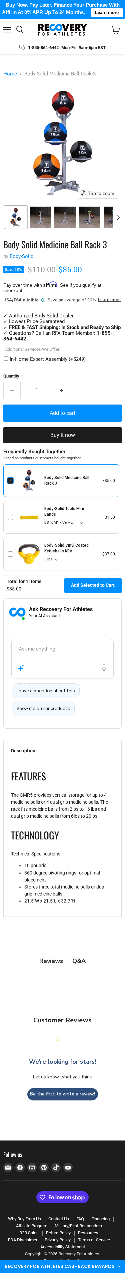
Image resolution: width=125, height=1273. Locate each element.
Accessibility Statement (62, 1246)
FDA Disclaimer (22, 1239)
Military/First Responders (78, 1225)
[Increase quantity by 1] (61, 390)
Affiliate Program (31, 1225)
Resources (88, 1232)
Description (23, 750)
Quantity (11, 375)
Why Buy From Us (24, 1218)
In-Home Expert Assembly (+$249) (48, 359)
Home (10, 74)
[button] (62, 1266)
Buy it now (62, 435)
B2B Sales (29, 1232)
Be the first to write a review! (62, 1094)
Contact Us (58, 1218)
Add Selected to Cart (93, 585)
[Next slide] (118, 217)
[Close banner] (118, 9)
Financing (100, 1218)
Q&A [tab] (79, 961)
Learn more (109, 300)
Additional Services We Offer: (32, 349)
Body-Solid (21, 256)
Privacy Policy (58, 1239)
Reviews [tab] (51, 961)
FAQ (80, 1218)
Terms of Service (94, 1239)
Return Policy (58, 1232)
